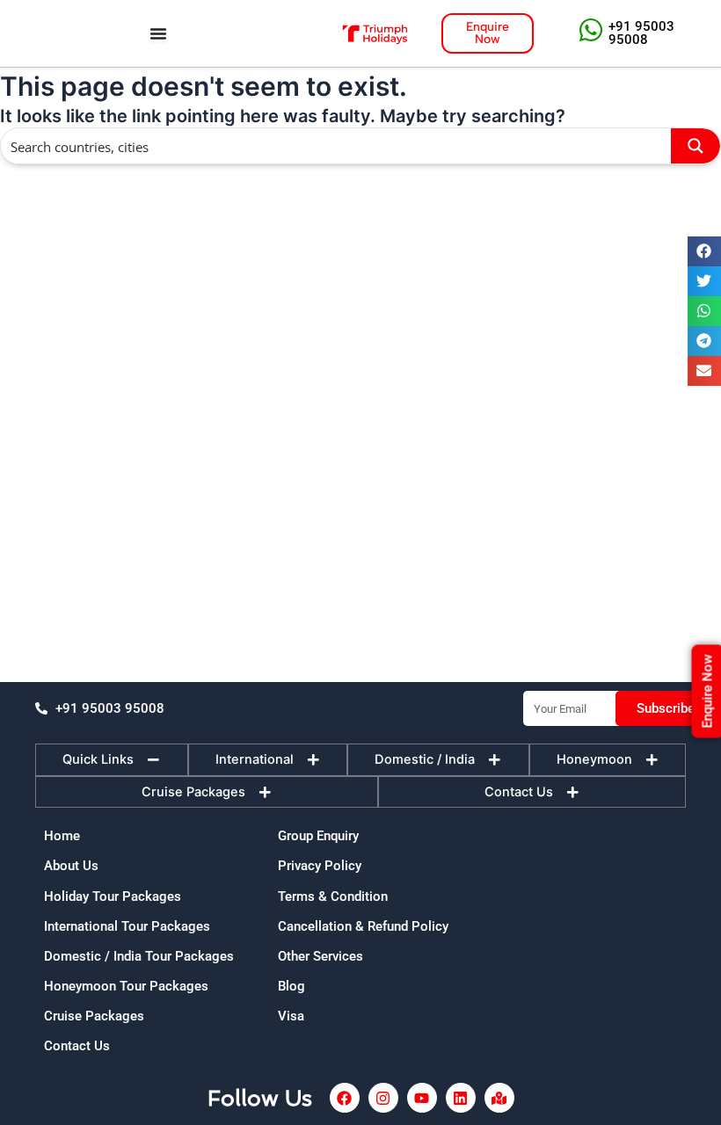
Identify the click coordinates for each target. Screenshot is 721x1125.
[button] (704, 251)
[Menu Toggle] (158, 33)
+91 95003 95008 (641, 32)
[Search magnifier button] (695, 145)
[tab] (111, 760)
